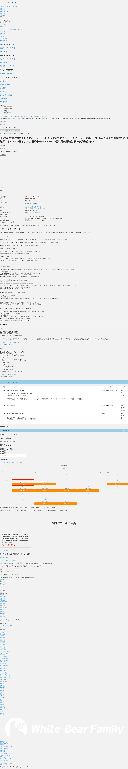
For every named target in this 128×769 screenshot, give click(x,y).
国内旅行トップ (8, 117)
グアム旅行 (3, 669)
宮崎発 (2, 706)
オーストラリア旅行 (5, 676)
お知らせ (6, 431)
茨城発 (2, 695)
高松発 (2, 701)
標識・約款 (3, 98)
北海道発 (2, 616)
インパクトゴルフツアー (6, 625)
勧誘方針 (2, 750)
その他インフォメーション (8, 435)
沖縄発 (2, 709)
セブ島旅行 (3, 662)
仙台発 (2, 713)
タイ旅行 (2, 655)
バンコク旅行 (3, 656)
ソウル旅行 (3, 646)
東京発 (2, 609)
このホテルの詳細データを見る (10, 342)
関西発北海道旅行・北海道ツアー (39, 117)
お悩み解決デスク (5, 753)
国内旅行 (2, 13)
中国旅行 (2, 641)
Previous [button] (3, 154)
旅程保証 (2, 752)
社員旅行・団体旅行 (6, 73)
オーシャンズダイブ (5, 627)
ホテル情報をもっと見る (6, 344)
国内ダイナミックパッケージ (9, 48)
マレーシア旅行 (4, 653)
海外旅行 (2, 15)
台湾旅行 (2, 634)
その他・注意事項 (5, 438)
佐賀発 (2, 704)
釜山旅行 (2, 648)
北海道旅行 (3, 596)
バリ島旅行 (3, 649)
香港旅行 (2, 637)
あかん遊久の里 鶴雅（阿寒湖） (33, 207)
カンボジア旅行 (4, 665)
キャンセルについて (5, 759)
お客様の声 (3, 81)
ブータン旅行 (3, 672)
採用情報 (2, 745)
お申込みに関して (5, 426)
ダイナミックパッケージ (6, 621)
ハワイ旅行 (3, 667)
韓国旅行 (2, 644)
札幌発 (2, 690)
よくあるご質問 (4, 550)
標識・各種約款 (4, 748)
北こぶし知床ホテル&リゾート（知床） (35, 209)
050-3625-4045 (4, 557)
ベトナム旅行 (3, 663)
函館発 (2, 711)
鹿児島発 (2, 708)
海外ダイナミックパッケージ (9, 59)
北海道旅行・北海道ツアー (21, 117)
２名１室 (3, 451)
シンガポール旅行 (5, 651)
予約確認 (2, 8)
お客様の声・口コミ (5, 755)
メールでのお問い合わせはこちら (9, 560)
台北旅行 (2, 636)
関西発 (2, 611)
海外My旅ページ (4, 11)
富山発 (2, 694)
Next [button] (2, 187)
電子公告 (2, 757)
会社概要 (3, 88)
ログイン (2, 35)
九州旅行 (2, 598)
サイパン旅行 (3, 674)
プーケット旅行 (4, 658)
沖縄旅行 (2, 595)
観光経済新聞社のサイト (6, 282)
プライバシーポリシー (7, 95)
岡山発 (2, 697)
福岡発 (2, 615)
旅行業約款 (3, 102)
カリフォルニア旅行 (5, 677)
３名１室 (3, 453)
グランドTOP (3, 36)
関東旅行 (2, 603)
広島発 (2, 699)
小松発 (2, 692)
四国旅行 (2, 600)
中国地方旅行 (3, 602)
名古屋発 (2, 613)
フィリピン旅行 (4, 660)
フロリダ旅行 (3, 679)
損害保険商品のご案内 (6, 764)
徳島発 (2, 702)
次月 (64, 468)
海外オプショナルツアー (7, 66)
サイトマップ (4, 91)
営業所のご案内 (5, 84)
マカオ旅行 (3, 639)
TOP (1, 117)
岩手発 (2, 715)
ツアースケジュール (10, 382)
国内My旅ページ (4, 10)
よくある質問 (3, 38)
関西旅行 (2, 605)
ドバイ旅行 (3, 670)
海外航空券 (3, 62)
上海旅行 (2, 642)
